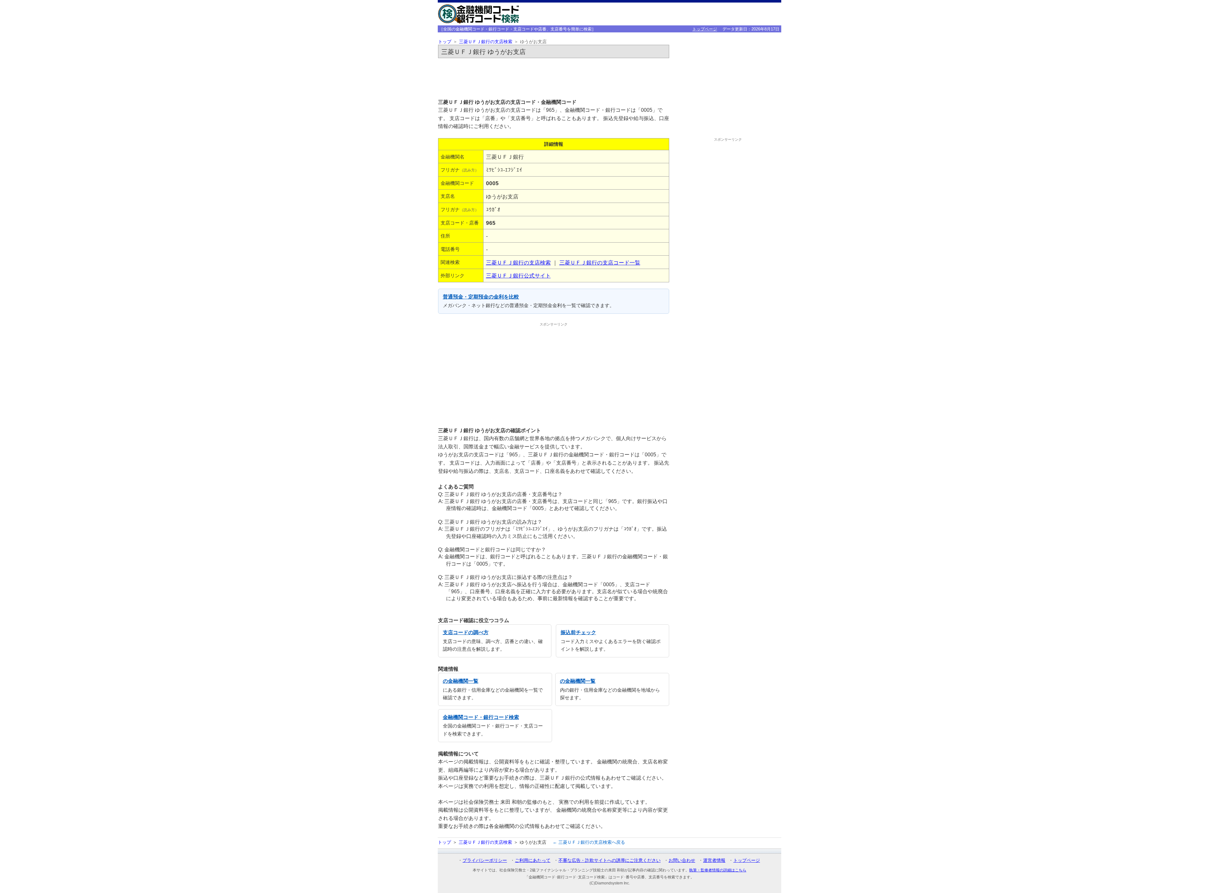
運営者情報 (714, 860)
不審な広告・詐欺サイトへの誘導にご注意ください (609, 860)
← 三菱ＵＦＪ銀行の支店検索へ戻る (589, 842)
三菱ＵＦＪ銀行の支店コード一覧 (599, 262)
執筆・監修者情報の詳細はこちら (717, 870)
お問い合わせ (682, 860)
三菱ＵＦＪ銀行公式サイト (518, 275)
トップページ (704, 29)
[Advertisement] (553, 78)
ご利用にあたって (532, 860)
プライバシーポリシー (485, 860)
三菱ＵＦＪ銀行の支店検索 (485, 41)
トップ (444, 41)
